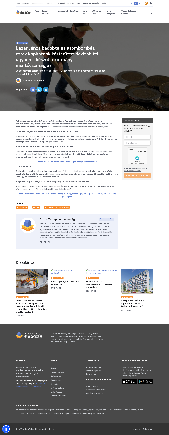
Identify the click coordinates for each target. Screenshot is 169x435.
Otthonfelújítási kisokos (128, 12)
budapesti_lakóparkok (25, 413)
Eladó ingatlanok (22, 3)
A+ (140, 3)
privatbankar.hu (22, 410)
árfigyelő (77, 410)
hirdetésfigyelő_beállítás (93, 413)
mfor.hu (33, 410)
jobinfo (69, 410)
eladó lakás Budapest (61, 413)
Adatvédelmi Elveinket (132, 171)
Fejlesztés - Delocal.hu (142, 429)
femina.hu (42, 410)
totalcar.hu (60, 410)
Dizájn (37, 11)
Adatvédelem (92, 386)
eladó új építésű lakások (134, 410)
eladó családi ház (43, 413)
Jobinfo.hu (91, 374)
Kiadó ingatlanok (38, 3)
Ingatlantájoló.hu (93, 371)
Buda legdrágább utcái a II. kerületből (30, 283)
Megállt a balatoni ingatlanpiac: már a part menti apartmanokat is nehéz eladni (137, 303)
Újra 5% (85, 12)
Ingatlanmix (75, 11)
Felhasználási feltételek (96, 390)
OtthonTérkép (28, 429)
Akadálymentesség (94, 393)
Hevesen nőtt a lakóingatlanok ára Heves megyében (64, 284)
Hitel (78, 3)
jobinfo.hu (118, 410)
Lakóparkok (63, 11)
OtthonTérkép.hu (93, 367)
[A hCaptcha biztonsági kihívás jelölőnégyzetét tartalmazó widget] (137, 155)
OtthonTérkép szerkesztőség (57, 219)
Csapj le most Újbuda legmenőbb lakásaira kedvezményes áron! (97, 303)
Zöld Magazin (111, 12)
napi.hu (51, 410)
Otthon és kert (96, 12)
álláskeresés (77, 413)
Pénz (37, 207)
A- (132, 3)
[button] (150, 12)
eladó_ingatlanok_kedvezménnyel (97, 410)
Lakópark (51, 3)
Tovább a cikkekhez (106, 219)
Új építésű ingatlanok (66, 3)
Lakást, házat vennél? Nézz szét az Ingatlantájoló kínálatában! (67, 162)
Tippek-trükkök (45, 12)
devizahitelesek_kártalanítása (58, 207)
